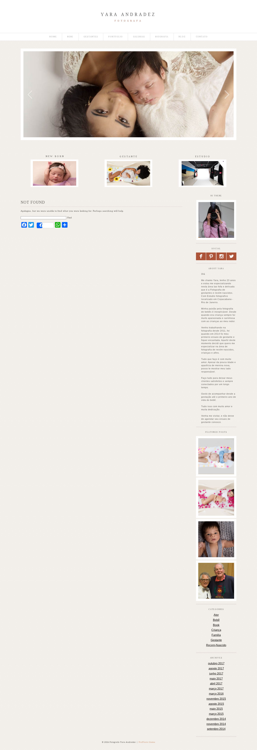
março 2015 (216, 713)
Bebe (70, 37)
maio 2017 (216, 678)
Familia (216, 635)
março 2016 (216, 693)
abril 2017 (216, 683)
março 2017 (216, 688)
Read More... (206, 458)
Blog (182, 37)
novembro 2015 (216, 698)
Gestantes (91, 37)
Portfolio (115, 37)
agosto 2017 (216, 668)
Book (216, 625)
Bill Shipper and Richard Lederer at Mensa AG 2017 (216, 570)
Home (53, 37)
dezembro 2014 (216, 718)
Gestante (216, 640)
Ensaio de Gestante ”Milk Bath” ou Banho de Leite (216, 446)
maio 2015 (216, 708)
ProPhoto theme (147, 742)
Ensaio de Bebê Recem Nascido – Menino (215, 529)
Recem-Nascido (216, 645)
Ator (216, 614)
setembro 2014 (216, 728)
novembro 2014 (216, 724)
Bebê (216, 619)
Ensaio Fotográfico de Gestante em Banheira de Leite (216, 487)
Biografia (161, 37)
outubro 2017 (216, 663)
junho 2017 (216, 673)
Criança (216, 629)
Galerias (139, 37)
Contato (202, 37)
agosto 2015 (216, 703)
